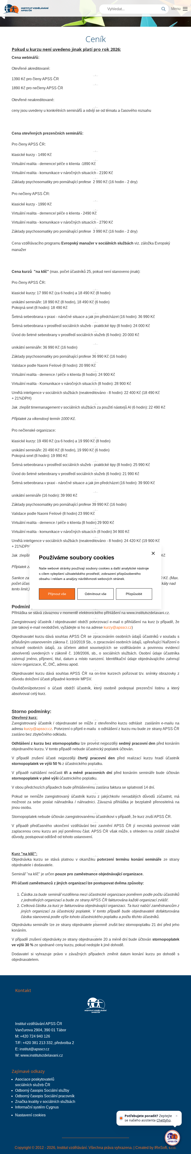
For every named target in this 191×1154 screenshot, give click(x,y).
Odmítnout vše (95, 594)
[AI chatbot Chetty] (172, 1137)
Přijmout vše (57, 594)
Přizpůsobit (134, 594)
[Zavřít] (177, 1116)
